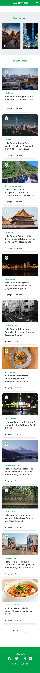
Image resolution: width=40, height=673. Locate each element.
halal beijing (9, 233)
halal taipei (8, 139)
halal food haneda (11, 326)
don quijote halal (10, 419)
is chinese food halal (12, 605)
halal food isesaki (11, 558)
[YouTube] (30, 658)
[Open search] (37, 3)
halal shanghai (10, 279)
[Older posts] (25, 630)
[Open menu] (3, 3)
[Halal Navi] (6, 72)
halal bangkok (9, 93)
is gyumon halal (10, 372)
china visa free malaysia (13, 186)
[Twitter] (16, 658)
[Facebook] (9, 658)
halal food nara (10, 512)
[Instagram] (24, 658)
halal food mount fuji (12, 465)
